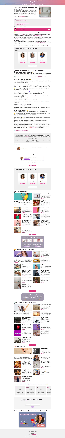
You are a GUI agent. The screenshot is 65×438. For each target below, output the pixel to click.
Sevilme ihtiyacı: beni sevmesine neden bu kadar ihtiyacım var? (26, 271)
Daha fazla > (31, 234)
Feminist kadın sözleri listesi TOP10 (45, 324)
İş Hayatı (40, 4)
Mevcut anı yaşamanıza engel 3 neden (45, 277)
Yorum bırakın (32, 165)
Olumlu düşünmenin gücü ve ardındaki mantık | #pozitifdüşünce (27, 214)
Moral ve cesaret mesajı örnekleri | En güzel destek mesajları (45, 355)
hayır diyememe (33, 95)
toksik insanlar (17, 38)
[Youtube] (35, 434)
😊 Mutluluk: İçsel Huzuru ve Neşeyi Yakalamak (45, 251)
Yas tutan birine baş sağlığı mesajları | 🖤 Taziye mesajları (45, 349)
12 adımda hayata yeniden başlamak (25, 207)
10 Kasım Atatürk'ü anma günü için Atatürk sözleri (27, 338)
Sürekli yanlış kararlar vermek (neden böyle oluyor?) (26, 227)
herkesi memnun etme (38, 95)
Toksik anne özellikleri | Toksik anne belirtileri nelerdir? (22, 23)
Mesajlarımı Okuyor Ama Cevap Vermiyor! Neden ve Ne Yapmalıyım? (22, 201)
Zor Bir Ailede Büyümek (18, 144)
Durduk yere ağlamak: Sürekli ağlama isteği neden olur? (45, 214)
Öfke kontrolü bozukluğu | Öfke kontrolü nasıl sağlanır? (26, 221)
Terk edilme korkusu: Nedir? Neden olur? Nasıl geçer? (45, 221)
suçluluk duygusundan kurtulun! (38, 35)
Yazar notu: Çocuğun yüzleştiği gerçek (20, 24)
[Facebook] (32, 434)
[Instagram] (33, 434)
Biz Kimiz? (36, 431)
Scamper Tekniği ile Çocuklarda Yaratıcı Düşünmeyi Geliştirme (45, 369)
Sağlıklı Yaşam (34, 4)
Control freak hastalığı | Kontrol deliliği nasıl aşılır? (45, 264)
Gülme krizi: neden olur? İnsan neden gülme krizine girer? (26, 284)
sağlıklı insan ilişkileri (42, 42)
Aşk (37, 4)
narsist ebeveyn (40, 76)
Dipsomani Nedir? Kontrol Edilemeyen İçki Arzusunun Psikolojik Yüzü (26, 370)
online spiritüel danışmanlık (26, 384)
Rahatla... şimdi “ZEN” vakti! (45, 257)
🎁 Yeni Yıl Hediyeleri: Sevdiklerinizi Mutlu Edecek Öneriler (45, 200)
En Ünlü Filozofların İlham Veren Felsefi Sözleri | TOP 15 (26, 362)
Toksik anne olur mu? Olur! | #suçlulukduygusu (21, 20)
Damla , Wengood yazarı (22, 16)
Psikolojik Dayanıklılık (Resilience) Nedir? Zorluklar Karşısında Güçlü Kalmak (46, 362)
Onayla (32, 406)
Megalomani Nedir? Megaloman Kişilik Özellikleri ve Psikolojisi (21, 355)
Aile (42, 4)
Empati (15, 123)
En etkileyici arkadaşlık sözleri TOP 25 (45, 318)
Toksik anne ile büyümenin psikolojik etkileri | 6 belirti (21, 130)
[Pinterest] (36, 434)
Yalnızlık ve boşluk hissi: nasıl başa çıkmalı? (27, 277)
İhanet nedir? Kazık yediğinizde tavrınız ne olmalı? (45, 271)
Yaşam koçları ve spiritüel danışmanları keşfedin (32, 299)
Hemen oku (15, 205)
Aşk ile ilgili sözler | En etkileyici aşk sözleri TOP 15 (26, 324)
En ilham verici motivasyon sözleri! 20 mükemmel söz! (22, 311)
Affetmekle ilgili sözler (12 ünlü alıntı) (45, 311)
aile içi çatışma (22, 34)
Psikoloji (30, 4)
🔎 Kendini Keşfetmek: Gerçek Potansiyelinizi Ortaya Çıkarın (45, 193)
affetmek (27, 136)
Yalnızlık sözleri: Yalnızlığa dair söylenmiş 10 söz (26, 318)
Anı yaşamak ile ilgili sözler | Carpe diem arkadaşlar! (46, 305)
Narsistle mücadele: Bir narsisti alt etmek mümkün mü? (45, 207)
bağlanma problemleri (33, 127)
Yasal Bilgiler (32, 433)
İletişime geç (22, 62)
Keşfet (49, 29)
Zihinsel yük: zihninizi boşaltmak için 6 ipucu (26, 264)
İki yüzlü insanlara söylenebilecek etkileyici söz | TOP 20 (27, 377)
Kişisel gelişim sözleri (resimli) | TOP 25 (26, 331)
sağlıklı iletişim (37, 42)
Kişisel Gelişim (26, 4)
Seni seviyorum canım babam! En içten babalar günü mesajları (45, 331)
